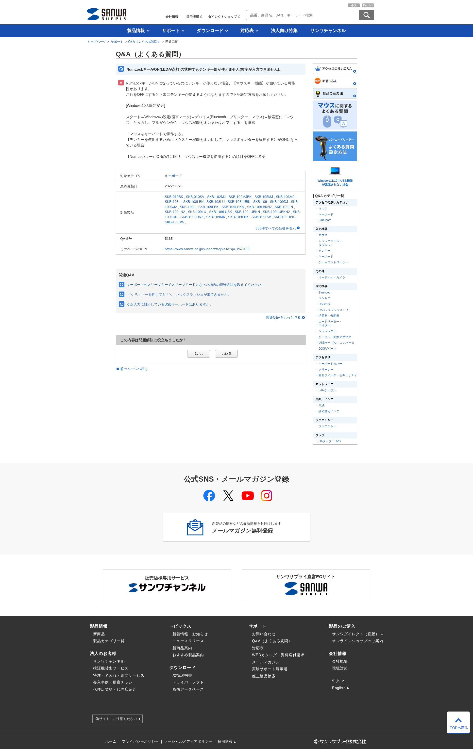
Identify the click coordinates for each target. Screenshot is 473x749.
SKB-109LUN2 (192, 217)
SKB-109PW (261, 217)
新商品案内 (182, 648)
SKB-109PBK (238, 217)
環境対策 (340, 668)
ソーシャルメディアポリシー (188, 741)
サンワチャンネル (328, 30)
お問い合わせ (264, 634)
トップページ (96, 42)
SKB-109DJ (279, 202)
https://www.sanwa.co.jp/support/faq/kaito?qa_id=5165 (207, 249)
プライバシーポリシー (140, 741)
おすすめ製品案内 (188, 655)
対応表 (247, 30)
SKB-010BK (174, 197)
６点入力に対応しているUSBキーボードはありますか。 (170, 304)
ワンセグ (324, 298)
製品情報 (136, 30)
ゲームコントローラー (333, 262)
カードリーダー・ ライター (330, 323)
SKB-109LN (284, 207)
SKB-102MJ (216, 197)
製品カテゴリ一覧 (109, 641)
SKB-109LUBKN (247, 212)
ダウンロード (210, 30)
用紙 (321, 405)
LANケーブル (327, 390)
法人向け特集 (284, 30)
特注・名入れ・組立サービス (118, 675)
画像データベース (188, 689)
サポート (171, 30)
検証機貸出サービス (111, 668)
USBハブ (325, 304)
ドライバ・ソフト (188, 682)
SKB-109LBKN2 (259, 207)
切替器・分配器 (329, 315)
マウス (323, 208)
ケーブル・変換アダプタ (335, 337)
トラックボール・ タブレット (330, 243)
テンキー (324, 250)
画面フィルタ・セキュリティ (338, 375)
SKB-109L (187, 207)
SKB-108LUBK (239, 202)
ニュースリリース (188, 641)
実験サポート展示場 (269, 669)
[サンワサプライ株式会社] (106, 14)
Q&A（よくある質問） (144, 42)
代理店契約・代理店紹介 (114, 689)
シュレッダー (327, 331)
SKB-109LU (197, 212)
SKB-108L (172, 202)
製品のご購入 (342, 626)
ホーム (111, 741)
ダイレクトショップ (222, 16)
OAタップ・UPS (330, 441)
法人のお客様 (103, 653)
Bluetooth (325, 220)
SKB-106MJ (285, 197)
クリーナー (326, 369)
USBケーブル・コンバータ (336, 342)
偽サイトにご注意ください (116, 719)
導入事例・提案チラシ (113, 682)
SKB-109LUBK (220, 212)
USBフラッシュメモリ (333, 310)
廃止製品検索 (264, 676)
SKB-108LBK (193, 202)
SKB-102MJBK (240, 197)
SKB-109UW (174, 222)
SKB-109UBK (284, 217)
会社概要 (340, 661)
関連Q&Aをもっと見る (283, 317)
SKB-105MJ (263, 197)
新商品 (99, 634)
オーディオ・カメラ (332, 277)
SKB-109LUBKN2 (276, 212)
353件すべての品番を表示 (276, 228)
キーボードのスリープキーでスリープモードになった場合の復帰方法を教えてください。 (196, 285)
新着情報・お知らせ (190, 634)
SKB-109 (260, 202)
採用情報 (192, 16)
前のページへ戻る (134, 369)
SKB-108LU (215, 202)
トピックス (180, 626)
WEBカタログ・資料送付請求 (278, 655)
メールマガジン (266, 662)
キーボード (173, 176)
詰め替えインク (329, 411)
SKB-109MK (215, 217)
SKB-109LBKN (232, 207)
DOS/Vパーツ (328, 348)
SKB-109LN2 (175, 212)
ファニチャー (327, 426)
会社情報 (172, 16)
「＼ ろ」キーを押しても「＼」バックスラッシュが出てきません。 (179, 294)
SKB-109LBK (208, 207)
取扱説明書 (182, 675)
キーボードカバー (330, 363)
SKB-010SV (195, 197)
